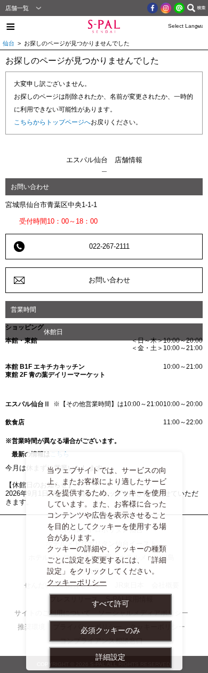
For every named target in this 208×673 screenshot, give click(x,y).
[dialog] (104, 561)
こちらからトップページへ (52, 122)
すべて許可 (110, 603)
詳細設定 (110, 657)
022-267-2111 (109, 246)
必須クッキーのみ (110, 630)
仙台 (8, 43)
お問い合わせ (109, 280)
